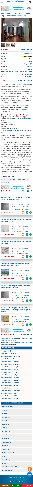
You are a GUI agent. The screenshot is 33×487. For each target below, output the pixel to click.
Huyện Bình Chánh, (18, 204)
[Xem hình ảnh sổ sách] (23, 212)
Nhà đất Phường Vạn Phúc (10, 364)
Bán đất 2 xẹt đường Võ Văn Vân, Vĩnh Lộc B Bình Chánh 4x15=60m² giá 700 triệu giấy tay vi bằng (16, 309)
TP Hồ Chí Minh (27, 204)
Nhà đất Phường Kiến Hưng (10, 377)
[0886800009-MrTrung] (27, 278)
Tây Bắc (16, 231)
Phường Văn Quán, (12, 71)
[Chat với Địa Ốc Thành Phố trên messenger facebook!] (29, 476)
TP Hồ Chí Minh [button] (8, 406)
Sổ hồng (15, 229)
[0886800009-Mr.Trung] (27, 212)
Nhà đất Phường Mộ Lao (9, 359)
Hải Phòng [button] (6, 421)
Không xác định (27, 64)
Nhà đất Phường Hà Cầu (9, 372)
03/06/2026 (29, 66)
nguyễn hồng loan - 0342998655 (21, 84)
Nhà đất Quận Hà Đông (23, 179)
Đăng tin (28, 485)
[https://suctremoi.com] (23, 481)
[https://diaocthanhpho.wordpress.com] (19, 481)
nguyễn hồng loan (26, 74)
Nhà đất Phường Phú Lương (11, 390)
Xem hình (28, 80)
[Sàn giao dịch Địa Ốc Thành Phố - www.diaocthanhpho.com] (16, 3)
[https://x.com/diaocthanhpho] (10, 481)
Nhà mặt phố (28, 53)
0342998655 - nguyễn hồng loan (16, 130)
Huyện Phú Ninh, (17, 226)
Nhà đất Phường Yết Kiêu (10, 398)
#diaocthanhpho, (18, 105)
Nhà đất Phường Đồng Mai (10, 385)
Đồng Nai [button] (6, 445)
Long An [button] (5, 456)
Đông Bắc (16, 209)
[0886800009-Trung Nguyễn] (27, 234)
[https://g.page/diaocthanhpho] (16, 481)
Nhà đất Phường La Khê (9, 396)
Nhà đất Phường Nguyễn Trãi (11, 356)
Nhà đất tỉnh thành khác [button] (10, 467)
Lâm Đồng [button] (6, 438)
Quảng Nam (25, 226)
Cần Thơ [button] (5, 463)
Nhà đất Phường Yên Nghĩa (10, 375)
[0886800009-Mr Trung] (27, 324)
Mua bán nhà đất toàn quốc (13, 403)
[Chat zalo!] (29, 470)
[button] (2, 2)
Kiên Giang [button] (6, 459)
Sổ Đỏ (30, 61)
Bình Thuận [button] (6, 449)
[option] (3, 45)
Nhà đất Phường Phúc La (10, 369)
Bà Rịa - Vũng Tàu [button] (8, 452)
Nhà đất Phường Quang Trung (11, 367)
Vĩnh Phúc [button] (6, 424)
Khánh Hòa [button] (6, 435)
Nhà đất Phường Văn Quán (8, 179)
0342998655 (28, 77)
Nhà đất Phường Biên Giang (10, 388)
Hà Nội (30, 71)
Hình (30, 50)
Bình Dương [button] (7, 442)
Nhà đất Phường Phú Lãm (10, 380)
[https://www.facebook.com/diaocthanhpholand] (13, 481)
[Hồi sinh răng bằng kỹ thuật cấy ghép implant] (16, 8)
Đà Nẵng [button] (5, 413)
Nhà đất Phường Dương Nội (10, 382)
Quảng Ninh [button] (6, 431)
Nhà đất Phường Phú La (9, 393)
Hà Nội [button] (5, 410)
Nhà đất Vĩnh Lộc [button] (8, 470)
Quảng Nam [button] (6, 417)
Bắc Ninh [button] (6, 428)
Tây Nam (16, 276)
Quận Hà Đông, (23, 71)
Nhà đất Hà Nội (5, 182)
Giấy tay (15, 206)
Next (24, 50)
